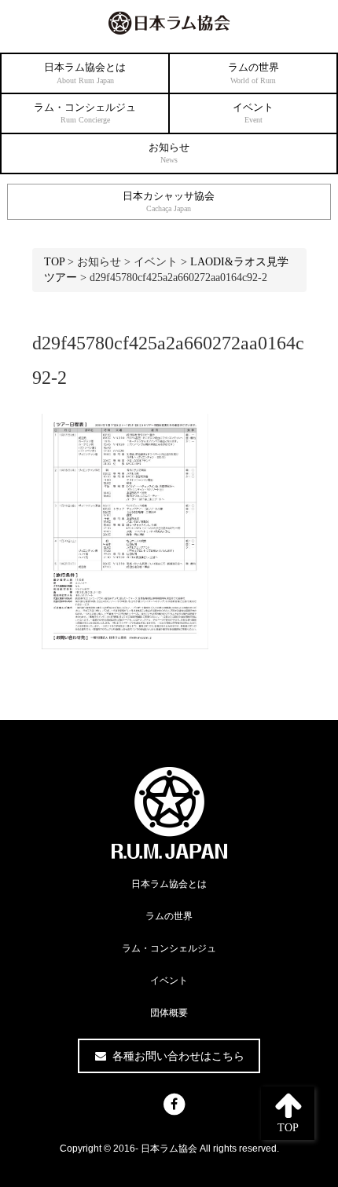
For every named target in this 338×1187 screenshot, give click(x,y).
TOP (54, 262)
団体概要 (169, 1012)
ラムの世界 (253, 73)
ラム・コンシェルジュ (85, 113)
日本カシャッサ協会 (169, 202)
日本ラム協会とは (85, 73)
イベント (253, 113)
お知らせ (169, 153)
